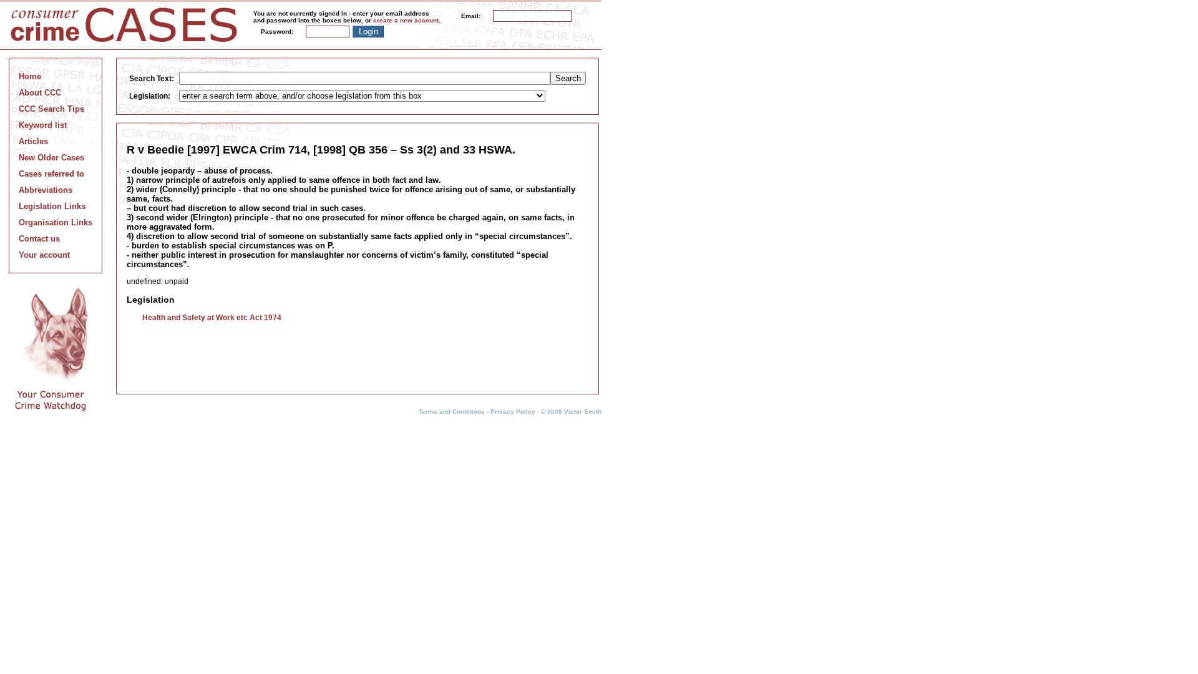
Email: (470, 15)
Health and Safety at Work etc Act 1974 (211, 317)
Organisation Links (55, 222)
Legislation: (149, 96)
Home (30, 76)
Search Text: (151, 78)
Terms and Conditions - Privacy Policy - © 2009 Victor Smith (510, 411)
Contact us (39, 238)
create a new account (406, 20)
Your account (44, 255)
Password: (277, 31)
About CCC (40, 92)
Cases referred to (51, 173)
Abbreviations (45, 190)
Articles (33, 141)
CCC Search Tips (51, 109)
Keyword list (43, 125)
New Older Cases (51, 157)
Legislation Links (52, 206)
